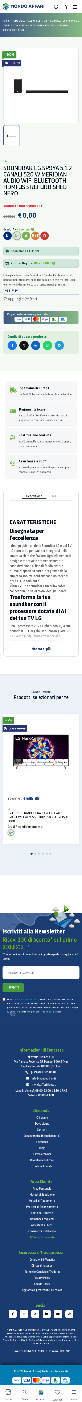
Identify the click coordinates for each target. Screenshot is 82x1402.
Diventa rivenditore (42, 1160)
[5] (47, 854)
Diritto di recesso (42, 1266)
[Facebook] (13, 1314)
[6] (50, 854)
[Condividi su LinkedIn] (35, 345)
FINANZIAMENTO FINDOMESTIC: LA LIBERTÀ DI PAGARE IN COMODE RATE (41, 1330)
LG (9, 808)
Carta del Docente (42, 1213)
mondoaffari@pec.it (44, 1084)
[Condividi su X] (24, 345)
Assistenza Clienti (42, 1225)
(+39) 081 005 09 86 (44, 1072)
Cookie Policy (42, 1284)
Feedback (42, 1142)
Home (6, 20)
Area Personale (42, 1188)
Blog (42, 1148)
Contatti (42, 1130)
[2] (35, 854)
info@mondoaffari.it (44, 1078)
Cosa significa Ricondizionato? (42, 1136)
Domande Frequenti (42, 1219)
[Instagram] (24, 1314)
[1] (31, 854)
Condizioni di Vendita (42, 1259)
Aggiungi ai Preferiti (22, 299)
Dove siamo (42, 1124)
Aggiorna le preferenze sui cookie (42, 1290)
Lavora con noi (42, 1154)
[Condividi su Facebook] (12, 345)
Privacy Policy (42, 1278)
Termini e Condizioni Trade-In (42, 1272)
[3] (39, 854)
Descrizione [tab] (34, 496)
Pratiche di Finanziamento (42, 1207)
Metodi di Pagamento (42, 1201)
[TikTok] (69, 1314)
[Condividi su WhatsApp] (47, 345)
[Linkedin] (47, 1314)
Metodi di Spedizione (42, 1195)
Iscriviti (13, 987)
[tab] (11, 135)
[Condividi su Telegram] (59, 345)
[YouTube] (58, 1314)
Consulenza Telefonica (42, 1231)
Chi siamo (42, 1117)
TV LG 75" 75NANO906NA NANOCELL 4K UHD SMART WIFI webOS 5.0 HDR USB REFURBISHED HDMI (39, 817)
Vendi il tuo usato (44, 1237)
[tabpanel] (41, 85)
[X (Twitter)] (35, 1314)
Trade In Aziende (42, 1166)
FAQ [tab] (53, 496)
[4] (43, 854)
